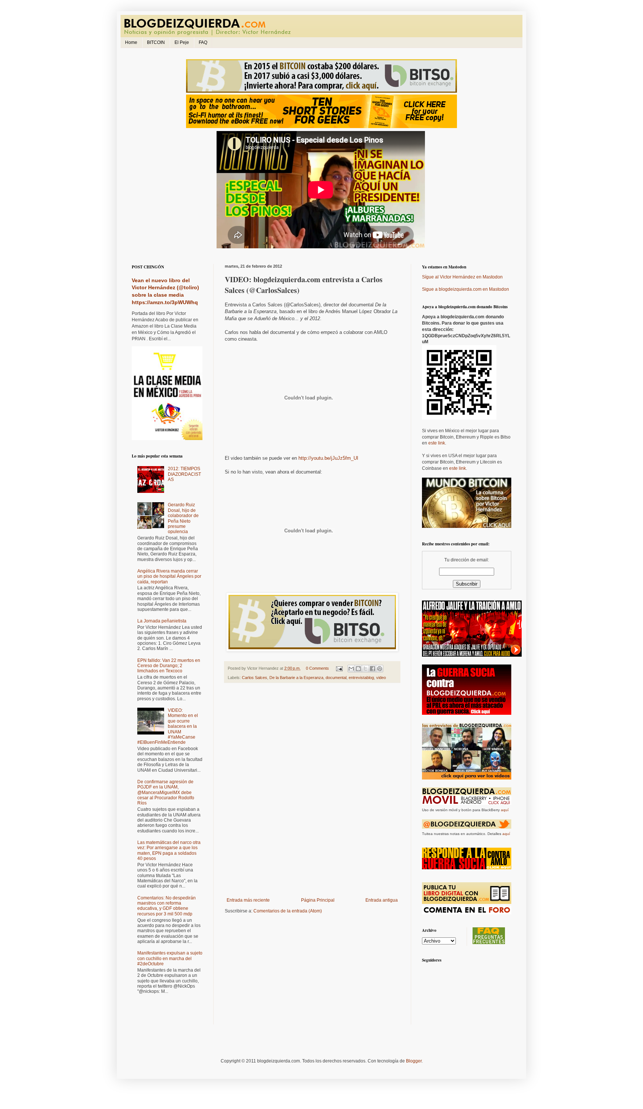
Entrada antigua (381, 900)
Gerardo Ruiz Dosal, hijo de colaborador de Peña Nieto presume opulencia (183, 518)
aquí (505, 810)
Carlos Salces (254, 677)
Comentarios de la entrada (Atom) (287, 911)
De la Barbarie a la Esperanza (296, 677)
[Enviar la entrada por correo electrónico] (339, 668)
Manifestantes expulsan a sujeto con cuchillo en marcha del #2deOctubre (169, 958)
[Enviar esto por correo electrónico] (351, 668)
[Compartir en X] (365, 668)
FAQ (203, 42)
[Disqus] (312, 792)
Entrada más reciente (248, 900)
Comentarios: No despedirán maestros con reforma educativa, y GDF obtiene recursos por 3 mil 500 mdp (166, 906)
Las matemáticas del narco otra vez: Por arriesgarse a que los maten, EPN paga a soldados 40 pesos (169, 850)
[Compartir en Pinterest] (379, 668)
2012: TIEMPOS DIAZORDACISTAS (184, 474)
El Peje (182, 42)
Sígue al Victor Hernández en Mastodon (462, 277)
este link (436, 443)
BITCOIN (156, 42)
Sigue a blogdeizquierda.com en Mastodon (465, 289)
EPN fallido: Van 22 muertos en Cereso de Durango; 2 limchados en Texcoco (168, 666)
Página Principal (318, 900)
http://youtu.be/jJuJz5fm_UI (328, 458)
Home (131, 42)
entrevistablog (361, 677)
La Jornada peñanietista (161, 621)
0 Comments (317, 668)
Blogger (414, 1061)
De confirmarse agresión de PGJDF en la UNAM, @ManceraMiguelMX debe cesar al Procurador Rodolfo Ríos (165, 792)
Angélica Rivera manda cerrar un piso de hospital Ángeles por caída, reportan (169, 576)
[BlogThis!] (358, 668)
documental (336, 677)
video (381, 677)
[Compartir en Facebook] (372, 668)
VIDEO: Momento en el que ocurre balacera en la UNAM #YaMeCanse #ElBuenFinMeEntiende (167, 726)
